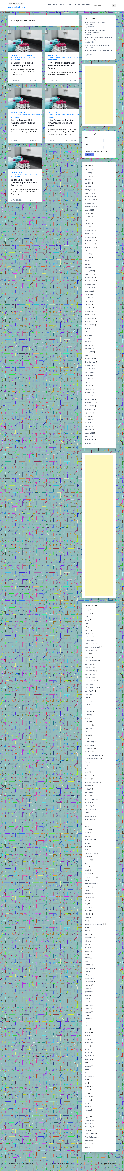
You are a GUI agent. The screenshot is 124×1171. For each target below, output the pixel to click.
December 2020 (90, 399)
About (61, 5)
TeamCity (87, 1096)
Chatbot (87, 735)
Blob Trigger (88, 711)
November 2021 (90, 362)
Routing (87, 1019)
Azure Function (89, 677)
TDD (86, 1093)
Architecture (88, 637)
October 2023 (89, 284)
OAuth (87, 934)
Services (68, 5)
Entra (86, 812)
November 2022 (90, 321)
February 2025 (89, 230)
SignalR (87, 1049)
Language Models (90, 877)
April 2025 (88, 223)
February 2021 (89, 392)
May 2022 (88, 342)
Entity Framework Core (92, 809)
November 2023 (90, 281)
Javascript (88, 860)
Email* (87, 144)
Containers (88, 752)
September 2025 (90, 206)
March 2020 (88, 429)
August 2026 (89, 169)
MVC (86, 921)
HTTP (86, 846)
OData (87, 941)
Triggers (87, 1117)
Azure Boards (89, 667)
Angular (14, 55)
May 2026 (88, 179)
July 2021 (88, 375)
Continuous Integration (92, 758)
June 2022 (88, 338)
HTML (87, 843)
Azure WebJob (89, 694)
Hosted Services (90, 839)
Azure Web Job (89, 691)
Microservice (89, 897)
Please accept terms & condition (96, 151)
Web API (87, 1140)
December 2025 (90, 196)
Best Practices (89, 701)
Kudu (86, 870)
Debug (87, 772)
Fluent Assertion (90, 816)
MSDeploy (88, 914)
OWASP (87, 958)
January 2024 (89, 274)
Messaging (88, 894)
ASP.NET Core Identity (92, 647)
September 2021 (90, 369)
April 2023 (88, 304)
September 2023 (90, 288)
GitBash (87, 829)
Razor (86, 998)
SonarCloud (88, 1059)
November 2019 (90, 443)
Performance (89, 968)
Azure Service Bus (90, 681)
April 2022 (88, 345)
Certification (88, 728)
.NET (86, 610)
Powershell (88, 978)
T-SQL (87, 1090)
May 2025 (88, 220)
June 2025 (88, 217)
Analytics (87, 630)
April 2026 (88, 183)
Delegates (88, 779)
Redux (86, 1002)
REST (86, 1015)
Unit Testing (88, 1127)
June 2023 (88, 298)
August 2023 (89, 291)
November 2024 (90, 240)
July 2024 (88, 254)
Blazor (87, 708)
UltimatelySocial (76, 1170)
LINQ (86, 880)
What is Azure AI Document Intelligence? (98, 45)
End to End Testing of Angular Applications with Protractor (24, 182)
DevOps (87, 789)
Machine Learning (90, 883)
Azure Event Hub (90, 674)
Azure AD (88, 657)
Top (73, 57)
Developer (88, 785)
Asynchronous (89, 650)
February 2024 (89, 271)
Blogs (55, 5)
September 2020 (90, 409)
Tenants (87, 1103)
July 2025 (88, 213)
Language (88, 873)
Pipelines (87, 971)
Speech (87, 1069)
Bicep (86, 704)
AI (85, 627)
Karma (87, 867)
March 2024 (88, 267)
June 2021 (88, 379)
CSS (86, 765)
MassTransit (88, 887)
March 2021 (88, 389)
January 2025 (89, 233)
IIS (85, 850)
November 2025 (90, 200)
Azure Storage (89, 684)
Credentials (86, 5)
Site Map (77, 5)
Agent (86, 617)
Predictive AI (89, 981)
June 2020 (88, 419)
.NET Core (88, 613)
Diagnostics (88, 792)
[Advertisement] (99, 95)
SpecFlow (88, 1066)
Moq (86, 904)
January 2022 (89, 355)
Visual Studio (89, 1133)
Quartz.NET (88, 992)
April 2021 (88, 386)
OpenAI (87, 948)
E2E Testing (88, 806)
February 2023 (89, 311)
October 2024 (89, 244)
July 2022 (88, 335)
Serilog (87, 1039)
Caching (87, 721)
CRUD (87, 762)
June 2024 (88, 257)
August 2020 (89, 413)
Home (49, 5)
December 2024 (90, 237)
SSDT (86, 1079)
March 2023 (88, 308)
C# (85, 718)
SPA (29, 115)
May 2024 (88, 260)
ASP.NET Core (89, 644)
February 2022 (89, 352)
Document (88, 802)
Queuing (87, 995)
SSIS (86, 1083)
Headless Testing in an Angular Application (22, 64)
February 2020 (89, 433)
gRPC (86, 836)
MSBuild (87, 910)
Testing (87, 1106)
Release (87, 1008)
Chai (86, 731)
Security (87, 1032)
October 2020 (89, 406)
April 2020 (88, 426)
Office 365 (88, 944)
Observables (89, 937)
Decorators (88, 775)
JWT (86, 863)
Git (86, 826)
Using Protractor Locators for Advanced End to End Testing (61, 123)
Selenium (39, 174)
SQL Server (88, 1076)
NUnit (86, 931)
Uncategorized (89, 1123)
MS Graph (88, 907)
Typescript (36, 115)
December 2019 (90, 440)
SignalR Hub (88, 1056)
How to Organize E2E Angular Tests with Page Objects (23, 123)
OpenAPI (87, 951)
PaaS (86, 961)
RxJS (86, 1025)
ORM (86, 954)
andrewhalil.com (16, 7)
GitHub (87, 833)
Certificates (88, 725)
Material (87, 890)
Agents (87, 620)
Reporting (88, 1012)
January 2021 (89, 396)
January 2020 (89, 436)
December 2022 (90, 318)
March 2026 (88, 186)
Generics (87, 823)
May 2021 (88, 382)
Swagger (87, 1086)
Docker (87, 796)
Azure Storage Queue (91, 687)
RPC (86, 1022)
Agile (86, 623)
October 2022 (89, 325)
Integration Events (90, 853)
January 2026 (89, 193)
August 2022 (89, 331)
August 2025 (89, 210)
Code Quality (89, 745)
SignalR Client (89, 1052)
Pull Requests (89, 988)
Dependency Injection (91, 782)
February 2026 (89, 190)
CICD (20, 55)
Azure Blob (88, 664)
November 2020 (90, 402)
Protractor (25, 57)
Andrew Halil (35, 80)
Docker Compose (90, 799)
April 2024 (88, 264)
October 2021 (89, 365)
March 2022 (88, 348)
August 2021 (89, 372)
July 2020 (88, 416)
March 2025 (88, 227)
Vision (87, 1130)
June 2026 (88, 176)
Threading (88, 1110)
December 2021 (90, 358)
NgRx (86, 927)
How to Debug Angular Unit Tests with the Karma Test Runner (61, 65)
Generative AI (89, 819)
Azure (86, 654)
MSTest (87, 917)
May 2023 (88, 301)
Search (87, 1029)
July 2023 (88, 294)
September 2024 (90, 247)
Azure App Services (91, 660)
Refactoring (88, 1005)
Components (89, 748)
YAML (86, 1147)
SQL (86, 1073)
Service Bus (88, 1042)
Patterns (87, 965)
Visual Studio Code (91, 1137)
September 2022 (90, 328)
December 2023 (90, 277)
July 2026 (88, 173)
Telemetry (88, 1100)
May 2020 (88, 423)
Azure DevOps (89, 671)
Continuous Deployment (92, 755)
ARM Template (89, 640)
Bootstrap (88, 715)
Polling (87, 975)
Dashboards (88, 769)
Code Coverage (89, 742)
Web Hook (88, 1144)
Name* (87, 137)
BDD (57, 55)
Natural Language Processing (94, 924)
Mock (86, 900)
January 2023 (89, 315)
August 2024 (89, 250)
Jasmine (58, 57)
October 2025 (89, 203)
